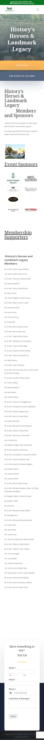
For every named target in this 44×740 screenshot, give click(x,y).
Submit (13, 716)
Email (12, 679)
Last (24, 675)
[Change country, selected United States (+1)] (11, 693)
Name (12, 668)
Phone (12, 689)
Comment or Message (19, 698)
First (10, 675)
